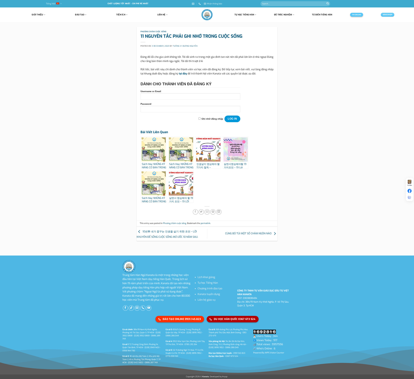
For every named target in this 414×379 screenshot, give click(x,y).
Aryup (224, 376)
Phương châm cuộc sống (153, 31)
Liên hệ (161, 14)
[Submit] (327, 3)
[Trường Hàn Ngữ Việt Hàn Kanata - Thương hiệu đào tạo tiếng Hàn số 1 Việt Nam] (207, 14)
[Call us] (143, 308)
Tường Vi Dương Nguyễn (185, 46)
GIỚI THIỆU (37, 14)
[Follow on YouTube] (148, 308)
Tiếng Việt (50, 3)
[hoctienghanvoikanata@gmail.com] (193, 4)
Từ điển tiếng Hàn (322, 14)
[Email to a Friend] (207, 212)
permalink (205, 223)
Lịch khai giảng (206, 277)
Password (146, 104)
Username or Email (151, 91)
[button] (213, 3)
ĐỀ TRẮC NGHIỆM (283, 14)
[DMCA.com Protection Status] (227, 376)
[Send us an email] (137, 308)
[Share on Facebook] (195, 212)
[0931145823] (200, 4)
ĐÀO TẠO (79, 14)
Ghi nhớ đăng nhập (212, 118)
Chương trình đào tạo (210, 288)
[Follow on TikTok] (131, 308)
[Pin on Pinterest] (213, 212)
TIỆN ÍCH (120, 14)
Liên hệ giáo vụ (206, 299)
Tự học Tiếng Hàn (208, 282)
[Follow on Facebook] (125, 308)
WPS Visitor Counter (274, 352)
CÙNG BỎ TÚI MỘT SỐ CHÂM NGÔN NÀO (248, 233)
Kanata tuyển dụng (209, 294)
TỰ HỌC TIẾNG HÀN (244, 14)
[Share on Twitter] (201, 212)
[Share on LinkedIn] (219, 212)
